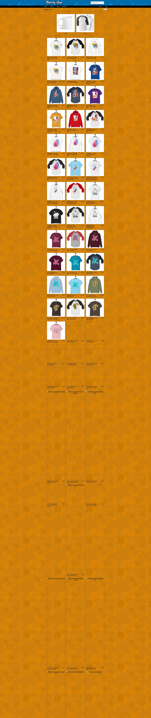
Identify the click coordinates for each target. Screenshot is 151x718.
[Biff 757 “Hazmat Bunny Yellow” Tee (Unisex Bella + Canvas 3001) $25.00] (95, 376)
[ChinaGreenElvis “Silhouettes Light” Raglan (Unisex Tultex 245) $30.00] (56, 167)
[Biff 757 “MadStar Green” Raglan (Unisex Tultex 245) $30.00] (95, 353)
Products (51, 6)
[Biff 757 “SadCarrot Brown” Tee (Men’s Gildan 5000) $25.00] (95, 307)
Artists (45, 6)
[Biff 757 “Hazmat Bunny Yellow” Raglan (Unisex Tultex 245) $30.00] (56, 435)
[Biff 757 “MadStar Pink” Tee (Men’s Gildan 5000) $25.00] (56, 353)
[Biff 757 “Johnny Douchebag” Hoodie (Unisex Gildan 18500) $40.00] (95, 47)
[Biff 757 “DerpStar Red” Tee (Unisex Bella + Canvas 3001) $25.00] (56, 239)
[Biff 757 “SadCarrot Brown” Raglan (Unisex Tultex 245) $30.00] (75, 307)
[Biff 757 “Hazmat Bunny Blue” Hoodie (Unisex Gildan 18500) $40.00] (95, 493)
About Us (58, 6)
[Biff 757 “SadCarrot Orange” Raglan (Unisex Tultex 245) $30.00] (95, 622)
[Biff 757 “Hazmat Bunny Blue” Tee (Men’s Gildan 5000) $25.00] (56, 622)
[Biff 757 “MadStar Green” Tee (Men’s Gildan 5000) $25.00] (75, 376)
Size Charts (64, 6)
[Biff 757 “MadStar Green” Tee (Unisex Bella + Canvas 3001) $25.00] (75, 353)
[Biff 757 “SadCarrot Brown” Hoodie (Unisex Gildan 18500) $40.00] (95, 285)
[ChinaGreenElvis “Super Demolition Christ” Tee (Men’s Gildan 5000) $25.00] (56, 215)
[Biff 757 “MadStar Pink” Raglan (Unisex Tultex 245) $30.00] (75, 330)
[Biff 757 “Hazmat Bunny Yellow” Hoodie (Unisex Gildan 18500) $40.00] (75, 435)
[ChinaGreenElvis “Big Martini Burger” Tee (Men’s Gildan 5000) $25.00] (75, 71)
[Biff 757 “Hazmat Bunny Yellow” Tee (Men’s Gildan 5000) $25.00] (95, 435)
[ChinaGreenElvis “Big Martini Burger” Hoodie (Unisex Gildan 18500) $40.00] (56, 95)
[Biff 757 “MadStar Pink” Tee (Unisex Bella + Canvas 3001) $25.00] (56, 330)
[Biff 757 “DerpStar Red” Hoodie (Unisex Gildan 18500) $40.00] (95, 239)
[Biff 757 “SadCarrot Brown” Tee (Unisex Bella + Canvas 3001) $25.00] (56, 307)
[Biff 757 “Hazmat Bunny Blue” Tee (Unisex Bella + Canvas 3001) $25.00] (56, 493)
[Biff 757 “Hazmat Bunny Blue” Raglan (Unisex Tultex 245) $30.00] (75, 528)
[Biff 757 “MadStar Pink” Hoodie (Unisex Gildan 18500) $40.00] (95, 330)
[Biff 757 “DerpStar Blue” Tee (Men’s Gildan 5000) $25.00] (75, 285)
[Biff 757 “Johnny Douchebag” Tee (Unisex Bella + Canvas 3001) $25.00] (56, 47)
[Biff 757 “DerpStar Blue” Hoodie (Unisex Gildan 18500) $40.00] (56, 285)
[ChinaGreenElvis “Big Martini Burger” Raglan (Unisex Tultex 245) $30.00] (75, 95)
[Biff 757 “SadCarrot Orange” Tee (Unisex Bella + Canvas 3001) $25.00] (75, 622)
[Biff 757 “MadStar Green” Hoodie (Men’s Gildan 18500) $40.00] (56, 376)
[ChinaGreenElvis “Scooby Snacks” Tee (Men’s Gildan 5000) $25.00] (95, 95)
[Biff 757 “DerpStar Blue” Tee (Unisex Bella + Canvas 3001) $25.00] (75, 262)
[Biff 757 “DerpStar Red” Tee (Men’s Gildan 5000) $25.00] (56, 262)
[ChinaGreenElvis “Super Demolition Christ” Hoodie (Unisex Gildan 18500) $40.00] (95, 215)
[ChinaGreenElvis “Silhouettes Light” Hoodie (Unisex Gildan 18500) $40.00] (75, 143)
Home (47, 9)
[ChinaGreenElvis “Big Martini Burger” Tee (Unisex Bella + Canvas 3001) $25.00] (95, 71)
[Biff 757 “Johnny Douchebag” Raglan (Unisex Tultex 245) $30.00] (75, 47)
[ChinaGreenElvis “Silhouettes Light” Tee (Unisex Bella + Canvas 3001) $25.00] (95, 143)
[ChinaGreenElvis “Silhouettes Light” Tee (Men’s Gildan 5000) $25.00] (56, 143)
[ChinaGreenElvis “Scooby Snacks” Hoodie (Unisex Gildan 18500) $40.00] (75, 119)
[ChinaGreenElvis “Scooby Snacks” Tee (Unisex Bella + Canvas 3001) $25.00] (56, 119)
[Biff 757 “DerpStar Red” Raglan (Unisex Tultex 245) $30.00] (75, 239)
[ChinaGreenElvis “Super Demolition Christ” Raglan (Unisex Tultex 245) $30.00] (75, 215)
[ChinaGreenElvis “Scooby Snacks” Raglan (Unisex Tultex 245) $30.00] (95, 119)
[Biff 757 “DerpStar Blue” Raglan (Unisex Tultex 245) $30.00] (95, 262)
